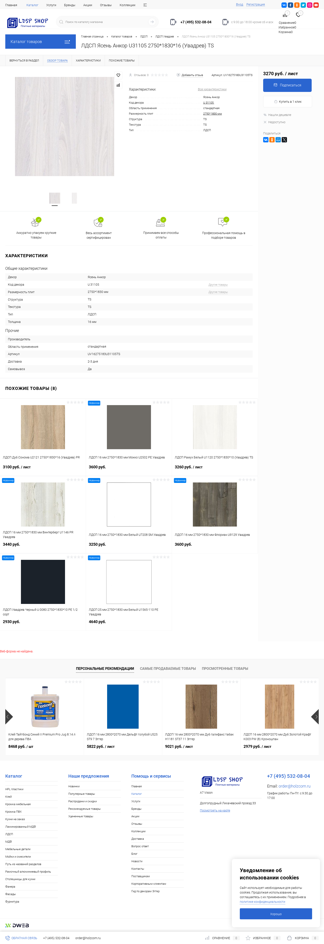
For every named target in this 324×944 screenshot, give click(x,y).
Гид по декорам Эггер (145, 891)
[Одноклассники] (272, 139)
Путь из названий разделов (23, 864)
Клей (8, 796)
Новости (136, 861)
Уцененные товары (80, 816)
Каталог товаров (26, 41)
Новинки (74, 786)
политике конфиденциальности (262, 901)
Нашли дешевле (279, 115)
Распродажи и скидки (82, 801)
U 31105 (208, 102)
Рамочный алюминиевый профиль (28, 871)
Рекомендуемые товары (84, 808)
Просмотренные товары (225, 669)
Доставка (137, 838)
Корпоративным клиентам (148, 883)
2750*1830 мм (212, 113)
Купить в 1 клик (290, 101)
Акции (87, 5)
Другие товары (218, 284)
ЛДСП (9, 834)
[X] (284, 139)
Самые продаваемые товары (168, 669)
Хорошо (276, 914)
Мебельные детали (17, 849)
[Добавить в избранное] (118, 75)
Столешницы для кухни (20, 879)
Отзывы (106, 5)
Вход (239, 4)
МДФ (8, 841)
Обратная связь (24, 938)
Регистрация (255, 4)
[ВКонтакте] (265, 139)
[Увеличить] (64, 126)
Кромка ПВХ (13, 811)
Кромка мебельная (18, 804)
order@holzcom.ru (295, 786)
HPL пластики (14, 789)
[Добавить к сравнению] (118, 85)
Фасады (10, 894)
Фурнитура (12, 901)
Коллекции (127, 5)
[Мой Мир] (278, 139)
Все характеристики (212, 89)
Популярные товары (81, 793)
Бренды (69, 5)
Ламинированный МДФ (20, 826)
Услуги (51, 5)
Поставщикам (140, 876)
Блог (134, 853)
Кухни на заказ (15, 819)
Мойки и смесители (18, 856)
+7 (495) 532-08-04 (56, 938)
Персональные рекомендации (105, 669)
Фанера (10, 886)
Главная (11, 5)
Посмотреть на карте (215, 810)
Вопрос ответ (140, 846)
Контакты (137, 868)
